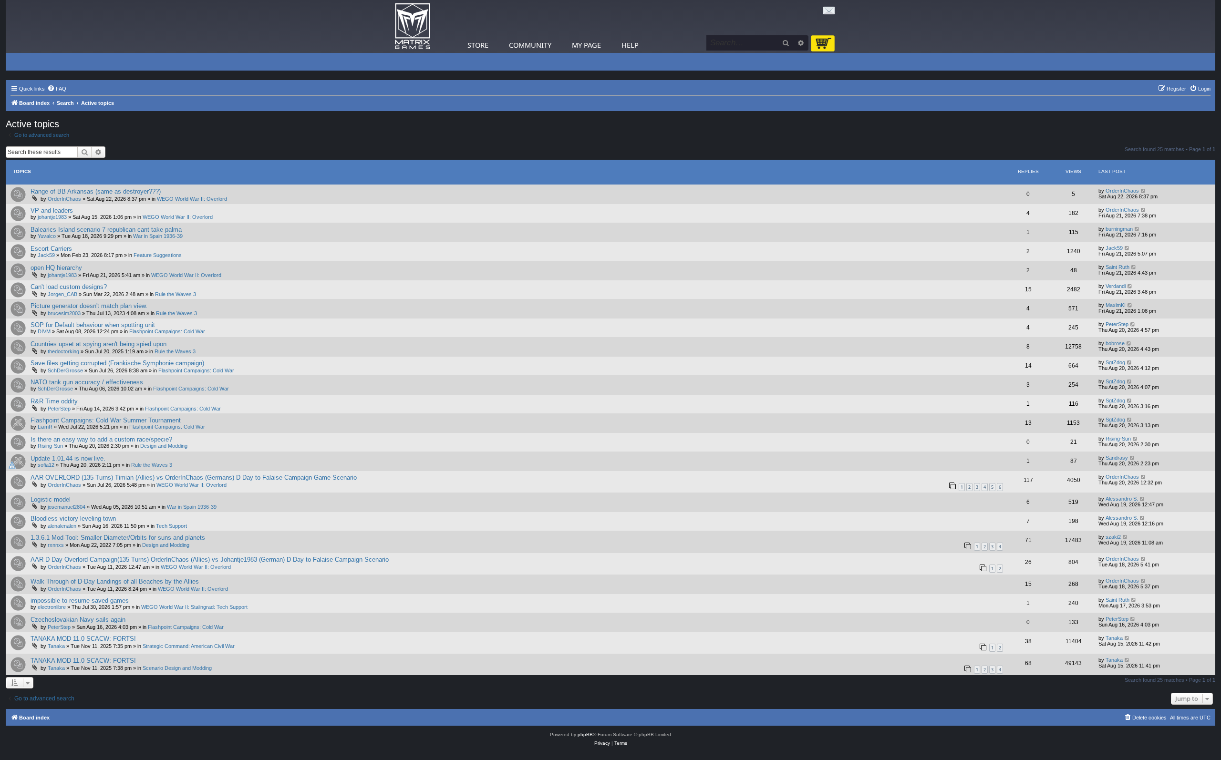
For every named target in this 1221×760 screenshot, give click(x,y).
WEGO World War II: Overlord (192, 199)
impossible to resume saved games (80, 600)
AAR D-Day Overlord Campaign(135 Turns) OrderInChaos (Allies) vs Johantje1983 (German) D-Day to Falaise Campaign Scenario (210, 559)
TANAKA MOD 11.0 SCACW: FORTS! (83, 638)
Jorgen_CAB (62, 294)
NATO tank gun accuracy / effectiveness (87, 382)
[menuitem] (56, 88)
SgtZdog (1115, 362)
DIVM (44, 331)
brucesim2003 (64, 313)
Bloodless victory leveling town (73, 518)
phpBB (585, 734)
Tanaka (56, 646)
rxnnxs (56, 545)
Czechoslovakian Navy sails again (78, 619)
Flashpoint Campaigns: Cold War (167, 331)
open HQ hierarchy (56, 267)
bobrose (1115, 343)
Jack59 (46, 255)
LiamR (45, 427)
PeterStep (1117, 324)
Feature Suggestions (158, 255)
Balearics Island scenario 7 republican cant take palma (106, 229)
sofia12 (46, 465)
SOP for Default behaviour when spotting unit (93, 325)
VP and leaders (52, 210)
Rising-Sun (50, 446)
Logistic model (51, 499)
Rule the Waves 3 (175, 294)
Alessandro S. (1122, 499)
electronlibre (52, 607)
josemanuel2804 (66, 507)
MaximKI (1116, 305)
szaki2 (1113, 537)
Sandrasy (1117, 458)
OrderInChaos (64, 199)
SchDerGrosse (65, 370)
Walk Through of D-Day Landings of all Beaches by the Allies (115, 581)
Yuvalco (47, 236)
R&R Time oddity (54, 401)
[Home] (412, 26)
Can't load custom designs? (69, 286)
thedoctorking (63, 351)
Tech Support (171, 526)
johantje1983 (52, 217)
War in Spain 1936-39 (158, 236)
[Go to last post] (1143, 191)
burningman (1119, 229)
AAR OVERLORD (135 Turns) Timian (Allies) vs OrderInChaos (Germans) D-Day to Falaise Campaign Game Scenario (194, 477)
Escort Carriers (51, 248)
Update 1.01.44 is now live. (68, 458)
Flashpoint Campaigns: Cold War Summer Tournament (106, 420)
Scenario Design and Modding (177, 668)
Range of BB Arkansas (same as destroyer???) (96, 191)
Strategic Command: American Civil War (189, 646)
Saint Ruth (1117, 267)
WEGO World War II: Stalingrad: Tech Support (194, 607)
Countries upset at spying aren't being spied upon (98, 344)
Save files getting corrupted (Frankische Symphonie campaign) (117, 363)
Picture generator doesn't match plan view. (89, 305)
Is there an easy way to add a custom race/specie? (101, 439)
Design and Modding (163, 446)
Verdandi (1116, 286)
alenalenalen (62, 526)
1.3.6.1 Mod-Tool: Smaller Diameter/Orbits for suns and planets (118, 537)
